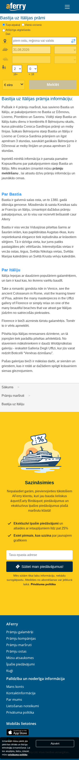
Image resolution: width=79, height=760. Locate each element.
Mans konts (15, 686)
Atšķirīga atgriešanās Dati (18, 31)
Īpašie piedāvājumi (20, 664)
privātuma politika (17, 754)
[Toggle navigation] (67, 7)
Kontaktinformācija (20, 693)
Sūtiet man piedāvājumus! (42, 566)
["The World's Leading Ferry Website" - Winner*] (16, 7)
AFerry (12, 624)
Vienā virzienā (33, 24)
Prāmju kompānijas (21, 638)
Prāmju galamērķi (19, 632)
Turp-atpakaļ (13, 24)
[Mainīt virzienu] (73, 42)
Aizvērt (55, 743)
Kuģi (9, 670)
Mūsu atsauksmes (20, 658)
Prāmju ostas (16, 651)
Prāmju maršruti (19, 645)
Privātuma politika (43, 584)
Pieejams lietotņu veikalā (17, 732)
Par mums (14, 699)
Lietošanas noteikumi (22, 706)
